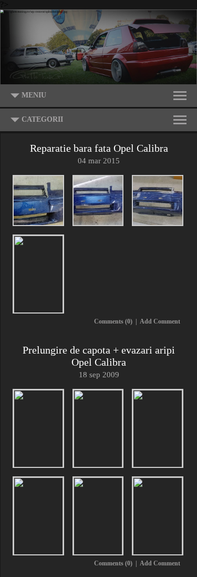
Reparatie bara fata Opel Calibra (99, 148)
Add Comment (160, 321)
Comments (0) (113, 321)
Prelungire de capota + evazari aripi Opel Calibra (99, 356)
